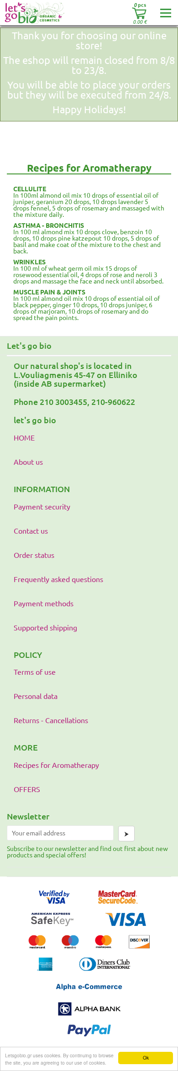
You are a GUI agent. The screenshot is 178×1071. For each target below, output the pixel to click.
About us (28, 461)
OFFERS (27, 788)
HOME (24, 437)
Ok (146, 1057)
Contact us (31, 530)
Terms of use (35, 671)
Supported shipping (45, 627)
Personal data (36, 695)
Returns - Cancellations (51, 719)
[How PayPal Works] (89, 1039)
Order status (34, 554)
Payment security (42, 506)
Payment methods (43, 603)
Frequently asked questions (58, 578)
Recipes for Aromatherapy (56, 764)
